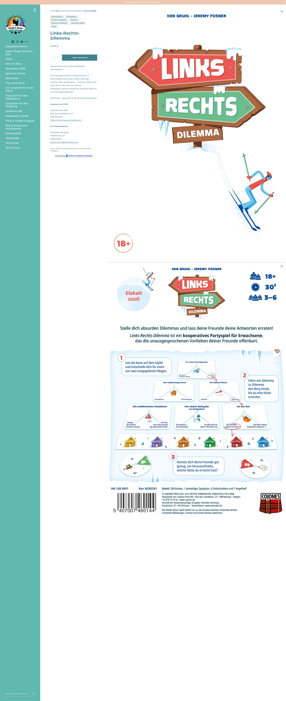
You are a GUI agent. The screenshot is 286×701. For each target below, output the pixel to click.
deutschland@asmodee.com (64, 142)
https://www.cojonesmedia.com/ (66, 120)
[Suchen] (33, 693)
